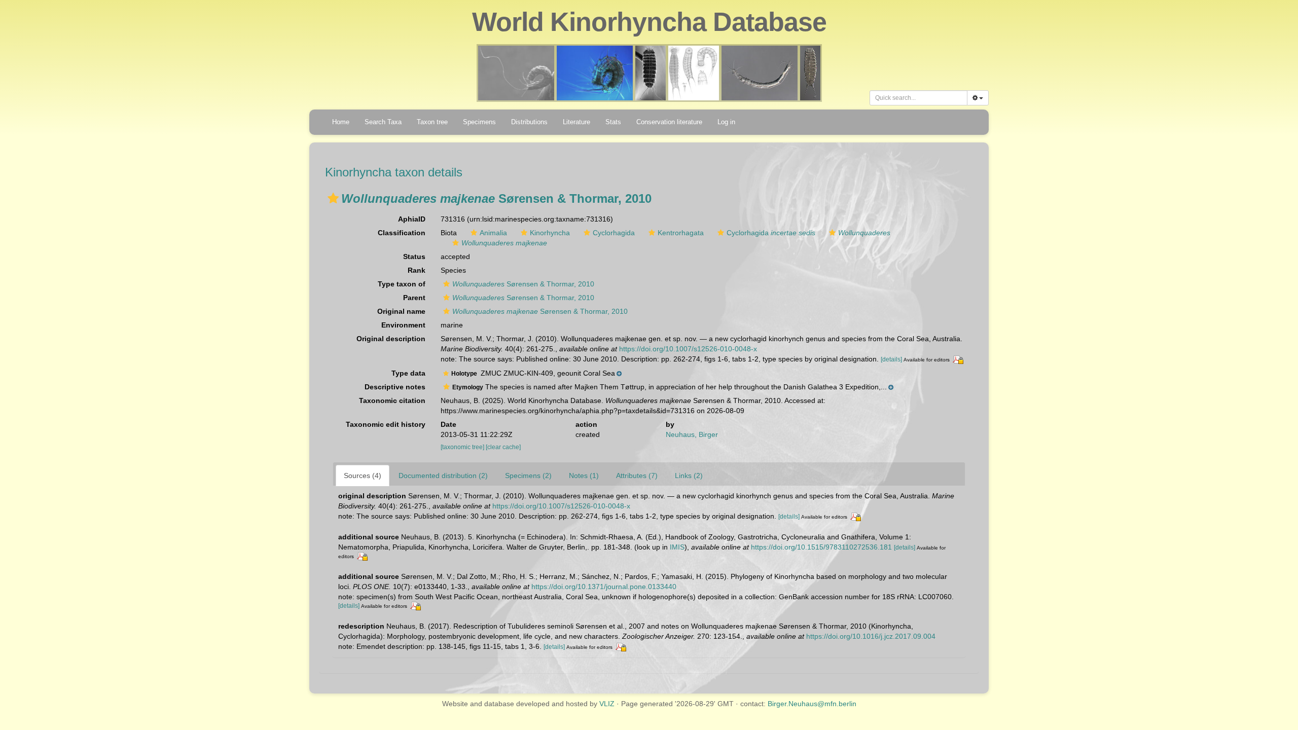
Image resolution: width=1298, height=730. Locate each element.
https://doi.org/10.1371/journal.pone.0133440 (603, 586)
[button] (333, 198)
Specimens (479, 122)
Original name (401, 311)
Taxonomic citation (392, 400)
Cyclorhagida (614, 233)
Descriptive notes (395, 387)
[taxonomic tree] (463, 447)
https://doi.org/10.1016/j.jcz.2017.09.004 (870, 636)
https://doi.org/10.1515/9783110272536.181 (821, 547)
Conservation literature (669, 122)
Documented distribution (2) (443, 475)
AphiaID (411, 219)
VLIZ (607, 704)
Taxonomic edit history (385, 424)
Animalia (493, 233)
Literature (576, 122)
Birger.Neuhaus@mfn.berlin (812, 704)
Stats (613, 122)
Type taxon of (401, 284)
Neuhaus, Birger (692, 434)
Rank (416, 270)
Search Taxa (383, 122)
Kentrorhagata (681, 233)
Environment (403, 325)
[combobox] (918, 97)
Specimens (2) (528, 475)
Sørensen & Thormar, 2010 (523, 284)
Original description (390, 339)
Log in (726, 122)
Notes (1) (584, 475)
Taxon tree (432, 122)
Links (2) (689, 475)
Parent (414, 298)
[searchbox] (918, 98)
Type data (408, 373)
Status (414, 256)
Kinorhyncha (550, 233)
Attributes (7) (637, 475)
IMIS (677, 547)
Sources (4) (362, 475)
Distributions (529, 122)
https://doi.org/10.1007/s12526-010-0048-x (688, 349)
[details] (891, 359)
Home (340, 122)
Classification (401, 233)
